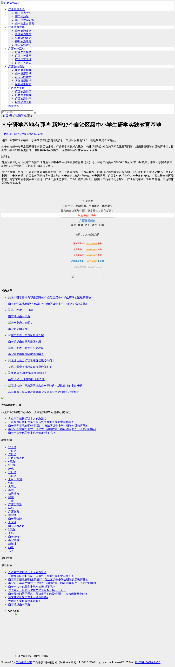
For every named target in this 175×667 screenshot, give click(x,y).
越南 (11, 497)
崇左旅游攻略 (23, 45)
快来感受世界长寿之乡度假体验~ (28, 597)
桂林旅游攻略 (23, 37)
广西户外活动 (16, 48)
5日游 (11, 465)
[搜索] (35, 112)
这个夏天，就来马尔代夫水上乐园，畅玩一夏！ (37, 590)
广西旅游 (13, 511)
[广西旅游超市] (11, 3)
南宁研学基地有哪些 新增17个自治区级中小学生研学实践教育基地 (48, 425)
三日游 (12, 472)
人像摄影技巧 (23, 80)
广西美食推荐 (23, 95)
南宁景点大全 (23, 12)
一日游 (12, 450)
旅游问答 (13, 105)
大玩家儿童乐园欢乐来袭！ (24, 600)
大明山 (12, 486)
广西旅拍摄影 (16, 66)
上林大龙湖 (15, 479)
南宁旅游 (13, 540)
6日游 (11, 461)
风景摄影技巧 (23, 84)
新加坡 (12, 543)
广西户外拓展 (23, 52)
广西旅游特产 (23, 91)
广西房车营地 (23, 59)
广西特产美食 (16, 87)
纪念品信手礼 (23, 102)
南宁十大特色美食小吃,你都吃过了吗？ (31, 432)
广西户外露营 (23, 55)
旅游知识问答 (18, 115)
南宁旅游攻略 (23, 30)
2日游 (11, 529)
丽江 (11, 547)
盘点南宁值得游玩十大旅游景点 (27, 418)
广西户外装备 (23, 62)
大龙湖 (12, 522)
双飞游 (12, 447)
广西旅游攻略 (16, 27)
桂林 (11, 508)
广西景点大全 (16, 9)
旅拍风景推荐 (23, 70)
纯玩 (11, 468)
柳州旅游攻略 (23, 41)
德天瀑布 (13, 493)
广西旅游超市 (24, 662)
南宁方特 (13, 536)
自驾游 (12, 515)
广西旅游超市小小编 (13, 134)
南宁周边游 (22, 16)
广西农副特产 (23, 98)
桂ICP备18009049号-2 (147, 662)
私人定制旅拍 (23, 77)
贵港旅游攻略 (23, 34)
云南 (11, 500)
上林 (11, 533)
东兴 (11, 550)
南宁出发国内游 (24, 20)
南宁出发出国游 (24, 23)
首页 (5, 115)
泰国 (11, 490)
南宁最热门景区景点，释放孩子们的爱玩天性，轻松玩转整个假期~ (48, 593)
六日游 (12, 475)
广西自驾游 (15, 504)
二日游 (12, 454)
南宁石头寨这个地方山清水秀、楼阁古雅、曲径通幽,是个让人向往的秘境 (52, 429)
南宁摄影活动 (23, 73)
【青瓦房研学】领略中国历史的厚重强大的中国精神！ (41, 422)
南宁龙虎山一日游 (19, 604)
